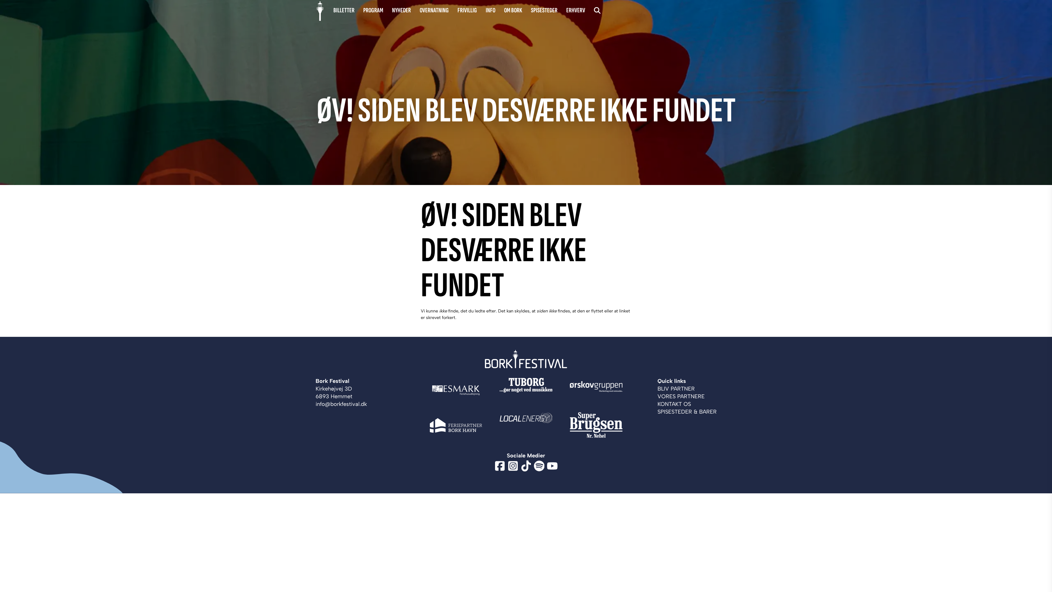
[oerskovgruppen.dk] (596, 390)
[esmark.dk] (456, 390)
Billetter (344, 10)
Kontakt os (674, 404)
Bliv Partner (676, 388)
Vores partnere (681, 396)
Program (373, 10)
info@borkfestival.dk (341, 404)
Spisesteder (544, 10)
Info (490, 10)
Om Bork (513, 10)
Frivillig (467, 10)
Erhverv (575, 10)
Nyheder (401, 10)
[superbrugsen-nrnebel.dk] (596, 425)
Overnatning (434, 10)
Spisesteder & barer (687, 411)
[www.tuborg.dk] (526, 390)
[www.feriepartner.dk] (456, 425)
